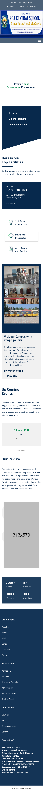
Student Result (8, 699)
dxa (21, 434)
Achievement (7, 688)
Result (22, 6)
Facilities (5, 676)
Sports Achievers (9, 693)
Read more (9, 203)
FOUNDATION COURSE (16, 190)
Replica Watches (9, 778)
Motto (4, 644)
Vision (4, 632)
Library (5, 732)
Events (5, 720)
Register (33, 6)
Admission (6, 671)
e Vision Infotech (24, 789)
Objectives (6, 649)
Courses (5, 715)
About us (6, 627)
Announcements (9, 726)
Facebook (10, 6)
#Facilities (9, 187)
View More (21, 450)
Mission (5, 638)
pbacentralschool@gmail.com (21, 3)
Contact (5, 655)
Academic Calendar (10, 682)
